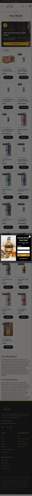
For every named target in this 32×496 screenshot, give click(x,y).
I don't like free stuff (23, 258)
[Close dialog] (30, 236)
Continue (23, 255)
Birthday (19, 246)
